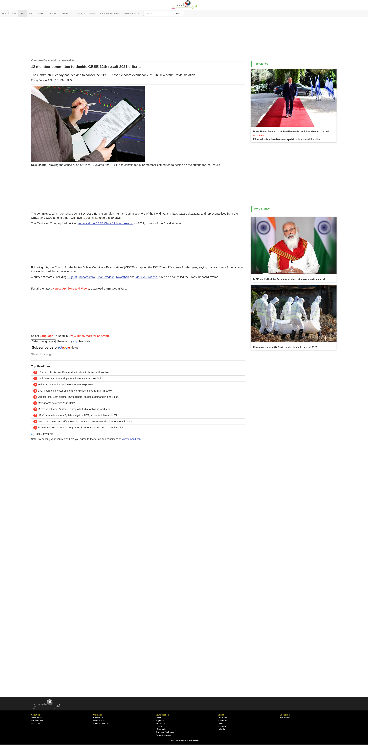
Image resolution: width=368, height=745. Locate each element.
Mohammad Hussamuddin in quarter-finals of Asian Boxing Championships (81, 427)
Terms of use (37, 720)
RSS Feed (222, 718)
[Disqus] (138, 482)
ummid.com (9, 13)
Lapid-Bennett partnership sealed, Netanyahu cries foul (69, 378)
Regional (160, 720)
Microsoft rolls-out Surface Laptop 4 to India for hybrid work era (74, 409)
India (22, 13)
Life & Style (80, 13)
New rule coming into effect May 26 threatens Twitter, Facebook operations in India (85, 421)
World (31, 13)
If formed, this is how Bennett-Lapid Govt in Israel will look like (73, 372)
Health (92, 13)
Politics (41, 13)
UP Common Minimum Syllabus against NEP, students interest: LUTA (77, 415)
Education (53, 13)
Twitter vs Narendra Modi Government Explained (66, 384)
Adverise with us (100, 723)
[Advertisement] (184, 39)
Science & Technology (110, 13)
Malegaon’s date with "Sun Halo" (56, 403)
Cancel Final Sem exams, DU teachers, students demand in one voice (78, 396)
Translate (84, 341)
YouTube (222, 726)
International (161, 723)
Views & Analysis (131, 13)
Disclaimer (36, 723)
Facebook (222, 720)
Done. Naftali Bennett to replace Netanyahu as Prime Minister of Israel (291, 131)
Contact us (98, 718)
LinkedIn (221, 729)
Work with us (99, 720)
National (159, 718)
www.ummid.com (131, 439)
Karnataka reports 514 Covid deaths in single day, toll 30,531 (286, 347)
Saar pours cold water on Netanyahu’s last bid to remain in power (75, 390)
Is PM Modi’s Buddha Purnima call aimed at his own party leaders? (289, 279)
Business (66, 13)
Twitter (221, 723)
